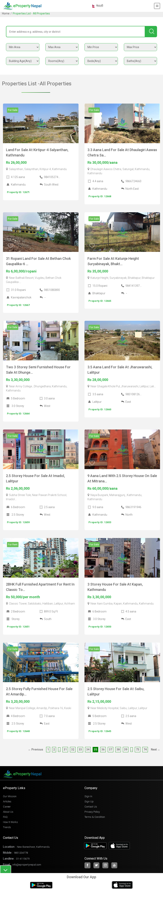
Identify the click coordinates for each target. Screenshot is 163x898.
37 (110, 749)
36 (103, 749)
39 (125, 749)
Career (7, 806)
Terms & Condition (94, 816)
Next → (155, 749)
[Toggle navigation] (157, 6)
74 (145, 749)
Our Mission (9, 796)
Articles (7, 801)
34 (87, 749)
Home (6, 13)
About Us (8, 811)
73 (137, 749)
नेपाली (99, 6)
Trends (7, 827)
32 (72, 749)
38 (118, 749)
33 (80, 749)
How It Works (10, 822)
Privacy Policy (92, 811)
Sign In (88, 796)
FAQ (5, 816)
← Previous (35, 749)
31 (65, 749)
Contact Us (90, 806)
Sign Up (89, 801)
